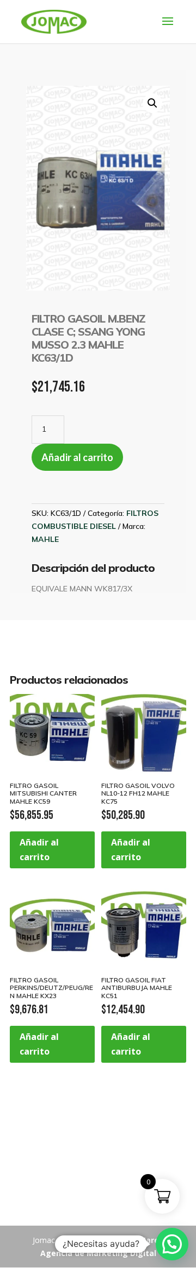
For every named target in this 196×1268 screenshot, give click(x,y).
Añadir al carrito (77, 457)
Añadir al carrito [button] (39, 849)
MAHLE (45, 539)
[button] (152, 103)
